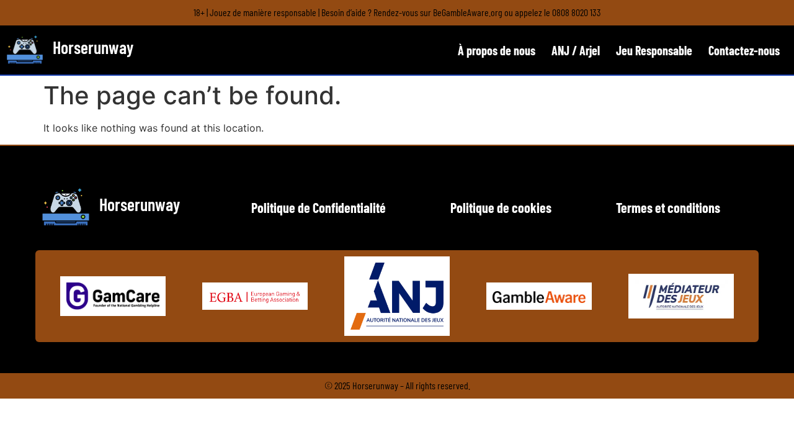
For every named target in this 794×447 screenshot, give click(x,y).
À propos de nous (496, 50)
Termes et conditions (668, 207)
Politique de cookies (500, 207)
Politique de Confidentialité (318, 207)
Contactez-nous (744, 50)
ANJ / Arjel (575, 50)
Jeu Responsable (654, 50)
